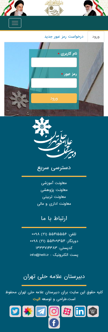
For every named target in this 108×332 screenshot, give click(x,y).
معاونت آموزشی (54, 183)
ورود (94, 38)
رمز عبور (69, 74)
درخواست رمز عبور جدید (64, 36)
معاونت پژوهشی (54, 190)
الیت (36, 299)
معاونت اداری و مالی (54, 203)
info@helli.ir (39, 255)
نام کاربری (67, 53)
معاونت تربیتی (54, 197)
